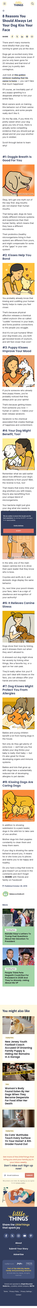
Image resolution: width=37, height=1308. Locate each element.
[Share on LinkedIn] (22, 37)
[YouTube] (24, 1235)
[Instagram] (18, 1235)
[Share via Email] (32, 37)
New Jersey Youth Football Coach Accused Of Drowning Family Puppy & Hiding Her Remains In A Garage (18, 1049)
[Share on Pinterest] (27, 37)
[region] (18, 523)
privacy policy (20, 1183)
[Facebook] (6, 1235)
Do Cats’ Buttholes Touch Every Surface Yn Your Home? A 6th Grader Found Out (18, 1139)
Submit (29, 1175)
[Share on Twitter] (17, 37)
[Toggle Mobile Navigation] (4, 3)
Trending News (11, 930)
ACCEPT (18, 530)
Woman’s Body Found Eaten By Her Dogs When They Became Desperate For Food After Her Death (17, 1096)
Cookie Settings (18, 525)
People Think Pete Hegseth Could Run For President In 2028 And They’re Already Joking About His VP (17, 977)
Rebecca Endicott (16, 894)
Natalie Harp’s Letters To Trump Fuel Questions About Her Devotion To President (18, 937)
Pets (7, 1084)
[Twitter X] (12, 1235)
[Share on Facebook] (12, 37)
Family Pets (9, 1038)
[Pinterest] (30, 1235)
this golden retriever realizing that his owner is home (15, 78)
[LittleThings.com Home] (18, 3)
